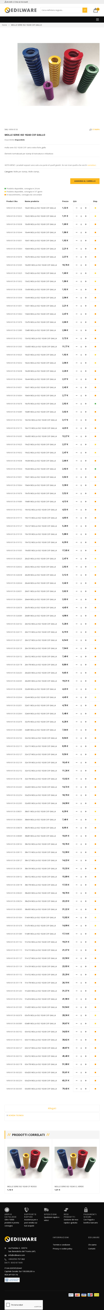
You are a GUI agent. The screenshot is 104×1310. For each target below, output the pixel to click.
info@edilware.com (16, 1255)
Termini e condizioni (61, 1244)
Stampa (96, 129)
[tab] (52, 1108)
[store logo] (21, 10)
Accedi (9, 2)
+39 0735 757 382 (16, 1259)
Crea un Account (21, 2)
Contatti (91, 1248)
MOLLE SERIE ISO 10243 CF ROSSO (22, 1186)
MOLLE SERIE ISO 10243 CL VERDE (69, 1186)
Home (4, 25)
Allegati (52, 1108)
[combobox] (61, 10)
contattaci (91, 165)
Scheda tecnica (15, 1115)
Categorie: (9, 171)
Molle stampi (33, 171)
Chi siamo (92, 1244)
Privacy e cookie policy (62, 1248)
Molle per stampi (20, 171)
